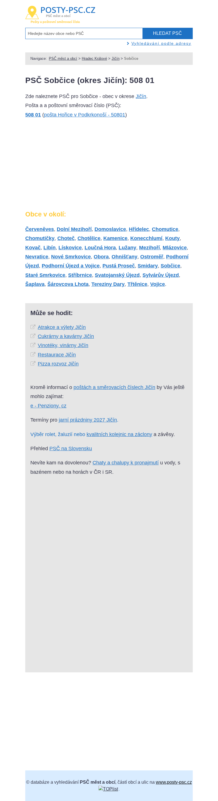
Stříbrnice (80, 275)
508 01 (33, 115)
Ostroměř (151, 257)
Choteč (66, 238)
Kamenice (115, 238)
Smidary (148, 266)
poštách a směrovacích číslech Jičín (114, 387)
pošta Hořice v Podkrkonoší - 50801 (84, 115)
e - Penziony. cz (48, 406)
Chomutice (165, 229)
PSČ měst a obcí (63, 58)
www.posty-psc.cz (174, 782)
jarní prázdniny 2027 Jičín (88, 420)
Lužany (127, 247)
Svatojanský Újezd (117, 275)
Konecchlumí (146, 238)
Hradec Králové (94, 58)
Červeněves (39, 229)
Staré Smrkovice (45, 275)
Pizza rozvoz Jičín (58, 364)
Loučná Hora (100, 247)
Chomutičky (39, 238)
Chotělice (88, 238)
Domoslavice (110, 229)
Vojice (157, 284)
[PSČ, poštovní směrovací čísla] (108, 789)
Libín (49, 247)
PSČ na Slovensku (70, 448)
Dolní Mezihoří (74, 229)
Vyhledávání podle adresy (161, 43)
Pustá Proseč (118, 266)
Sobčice (170, 266)
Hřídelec (139, 229)
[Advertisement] (67, 166)
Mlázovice (175, 247)
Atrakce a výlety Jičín (62, 327)
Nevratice (36, 257)
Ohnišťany (124, 257)
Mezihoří (149, 247)
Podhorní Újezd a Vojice (71, 266)
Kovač (33, 247)
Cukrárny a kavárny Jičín (66, 336)
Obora (101, 257)
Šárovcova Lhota (68, 284)
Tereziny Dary (108, 284)
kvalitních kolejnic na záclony (119, 434)
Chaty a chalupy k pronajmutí (126, 463)
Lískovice (70, 247)
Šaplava (35, 284)
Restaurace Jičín (57, 355)
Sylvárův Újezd (160, 275)
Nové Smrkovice (71, 257)
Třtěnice (137, 284)
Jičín (116, 58)
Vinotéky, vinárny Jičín (63, 345)
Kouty (172, 238)
